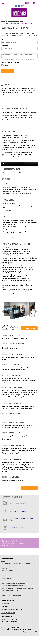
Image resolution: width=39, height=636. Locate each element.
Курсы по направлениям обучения (14, 21)
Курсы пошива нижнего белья (10, 590)
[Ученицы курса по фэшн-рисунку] (19, 311)
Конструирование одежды (9, 581)
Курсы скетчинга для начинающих (11, 595)
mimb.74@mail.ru (7, 545)
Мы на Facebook (19, 6)
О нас (3, 561)
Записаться (8, 71)
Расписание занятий (7, 570)
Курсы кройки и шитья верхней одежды (13, 585)
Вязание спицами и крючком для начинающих (14, 593)
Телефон (4, 46)
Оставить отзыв (29, 328)
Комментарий (6, 52)
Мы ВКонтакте (16, 6)
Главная (3, 21)
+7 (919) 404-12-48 (30, 3)
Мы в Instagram (22, 6)
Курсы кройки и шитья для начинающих (13, 583)
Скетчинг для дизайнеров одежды (11, 23)
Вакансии (4, 568)
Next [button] (36, 312)
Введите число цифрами (10, 62)
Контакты (4, 566)
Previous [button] (3, 312)
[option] (19, 311)
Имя (3, 39)
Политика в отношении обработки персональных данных (18, 563)
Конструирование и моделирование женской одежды (17, 588)
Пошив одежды (6, 578)
